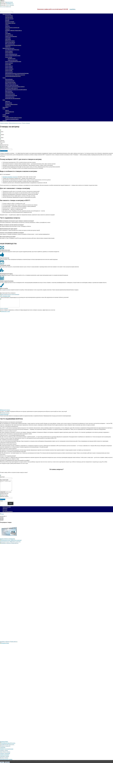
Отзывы (4, 114)
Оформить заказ (4, 150)
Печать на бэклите (9, 68)
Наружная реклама (7, 14)
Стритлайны (7, 33)
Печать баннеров (9, 52)
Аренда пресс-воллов (10, 94)
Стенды (7, 24)
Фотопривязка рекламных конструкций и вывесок (16, 89)
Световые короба (9, 17)
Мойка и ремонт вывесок (10, 83)
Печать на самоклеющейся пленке (12, 55)
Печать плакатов (9, 66)
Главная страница (4, 123)
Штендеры (5, 510)
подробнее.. (73, 9)
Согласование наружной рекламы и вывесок (15, 86)
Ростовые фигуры (9, 34)
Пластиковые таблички (10, 23)
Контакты (5, 120)
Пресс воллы (8, 39)
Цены (4, 99)
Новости (7, 110)
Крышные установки (9, 21)
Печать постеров (9, 67)
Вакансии (7, 113)
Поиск (1, 500)
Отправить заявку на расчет (11, 104)
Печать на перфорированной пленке (13, 61)
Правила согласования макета (12, 119)
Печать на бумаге (9, 63)
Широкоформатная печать (8, 48)
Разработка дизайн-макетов (11, 88)
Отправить (3, 499)
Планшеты (7, 29)
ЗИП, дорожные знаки (10, 43)
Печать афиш (8, 64)
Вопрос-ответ (6, 116)
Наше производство (9, 111)
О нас (4, 108)
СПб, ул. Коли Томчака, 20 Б (5, 6)
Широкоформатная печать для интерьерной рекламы (17, 73)
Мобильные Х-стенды (10, 40)
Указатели (7, 26)
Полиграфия (8, 37)
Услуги (4, 77)
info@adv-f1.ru (10, 3)
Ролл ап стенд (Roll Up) (10, 42)
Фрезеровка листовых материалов (12, 98)
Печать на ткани (8, 70)
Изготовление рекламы (10, 82)
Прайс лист (7, 101)
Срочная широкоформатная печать (13, 76)
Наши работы (5, 107)
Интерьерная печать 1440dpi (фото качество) (15, 74)
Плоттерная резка (9, 92)
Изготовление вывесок (8, 511)
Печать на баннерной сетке (11, 54)
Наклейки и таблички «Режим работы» (13, 30)
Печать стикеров (9, 51)
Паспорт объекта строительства (12, 27)
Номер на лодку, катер (12, 60)
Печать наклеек (8, 57)
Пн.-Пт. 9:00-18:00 (10, 5)
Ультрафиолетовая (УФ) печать (12, 49)
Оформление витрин (9, 80)
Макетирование (8, 91)
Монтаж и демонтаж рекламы (11, 85)
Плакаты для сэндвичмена (11, 36)
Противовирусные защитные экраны (13, 45)
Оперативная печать (9, 96)
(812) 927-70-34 (9, 2)
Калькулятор (8, 105)
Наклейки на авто (11, 58)
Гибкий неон (7, 46)
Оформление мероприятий (11, 95)
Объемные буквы (9, 15)
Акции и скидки (8, 102)
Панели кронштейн (4, 414)
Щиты (6, 31)
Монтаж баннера (9, 79)
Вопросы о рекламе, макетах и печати (13, 117)
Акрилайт (7, 20)
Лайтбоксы (5, 508)
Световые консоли (9, 18)
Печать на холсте (9, 71)
